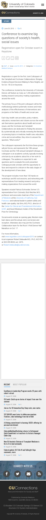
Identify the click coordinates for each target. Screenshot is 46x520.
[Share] (17, 58)
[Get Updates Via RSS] (39, 474)
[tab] (7, 384)
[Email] (12, 58)
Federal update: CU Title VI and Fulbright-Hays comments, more (20, 451)
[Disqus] (23, 292)
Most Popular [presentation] (19, 384)
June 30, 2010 (18, 66)
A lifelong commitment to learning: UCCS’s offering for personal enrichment (23, 423)
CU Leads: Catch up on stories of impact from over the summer (23, 400)
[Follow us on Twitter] (17, 474)
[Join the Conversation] (6, 474)
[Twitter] (8, 58)
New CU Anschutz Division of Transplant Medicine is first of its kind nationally (21, 442)
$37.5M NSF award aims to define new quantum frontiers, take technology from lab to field (20, 415)
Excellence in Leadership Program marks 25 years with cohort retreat (23, 392)
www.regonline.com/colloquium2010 (19, 237)
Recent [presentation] (7, 384)
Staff (5, 66)
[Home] (18, 4)
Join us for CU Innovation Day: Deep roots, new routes (22, 408)
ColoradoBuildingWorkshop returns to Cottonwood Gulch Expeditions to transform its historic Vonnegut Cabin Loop (22, 433)
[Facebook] (3, 58)
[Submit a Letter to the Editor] (28, 474)
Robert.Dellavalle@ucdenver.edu (16, 245)
